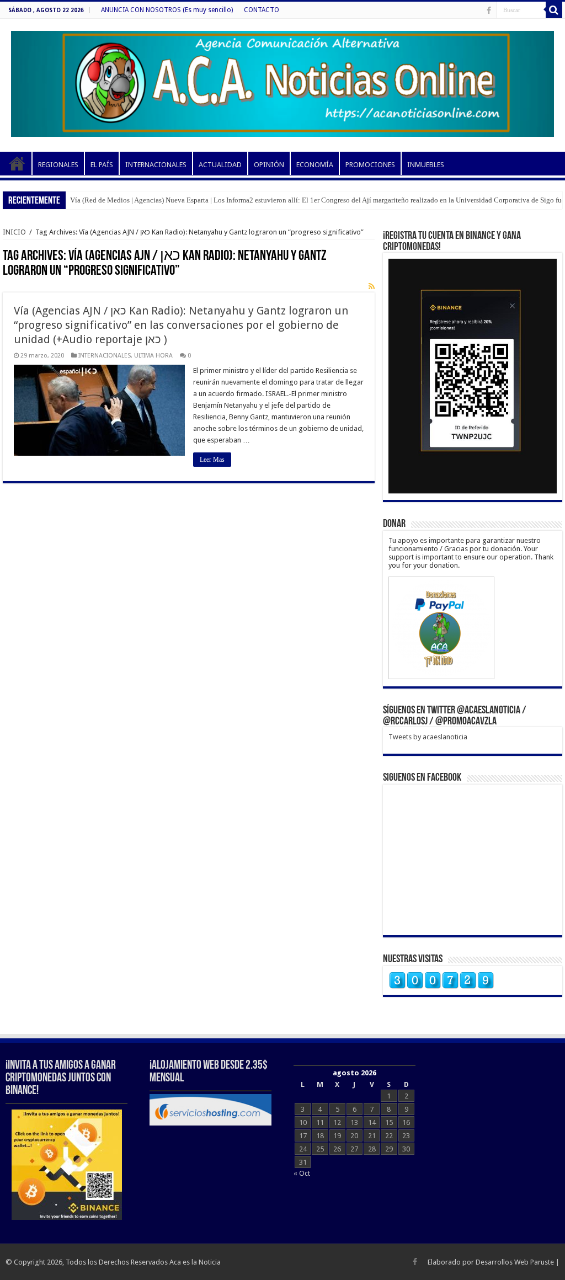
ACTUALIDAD (220, 165)
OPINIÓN (269, 165)
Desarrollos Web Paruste (515, 1262)
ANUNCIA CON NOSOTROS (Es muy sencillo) (167, 10)
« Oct (302, 1173)
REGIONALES (58, 165)
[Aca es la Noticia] (282, 81)
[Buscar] (554, 10)
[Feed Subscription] (372, 286)
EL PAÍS (101, 165)
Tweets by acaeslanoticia (427, 737)
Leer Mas (212, 459)
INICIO (17, 163)
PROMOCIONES (370, 165)
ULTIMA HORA (153, 355)
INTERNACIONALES (155, 165)
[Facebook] (489, 10)
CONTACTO (261, 10)
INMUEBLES (425, 165)
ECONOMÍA (314, 165)
